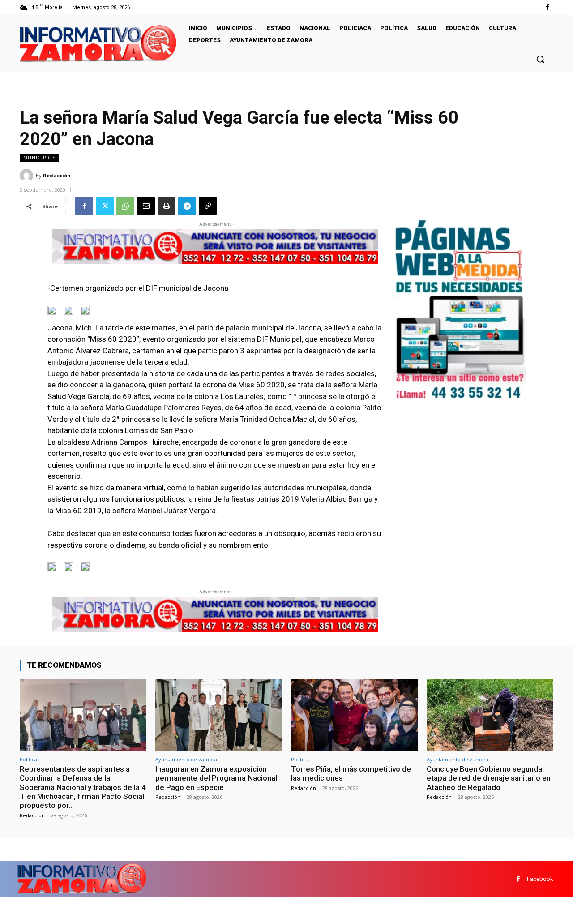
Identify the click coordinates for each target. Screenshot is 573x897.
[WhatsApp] (125, 206)
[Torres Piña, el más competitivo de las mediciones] (354, 715)
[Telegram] (187, 206)
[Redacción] (28, 175)
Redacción (57, 175)
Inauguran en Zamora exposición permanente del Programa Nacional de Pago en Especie (216, 778)
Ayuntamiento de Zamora (186, 759)
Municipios (39, 158)
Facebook (540, 879)
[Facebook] (547, 7)
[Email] (146, 206)
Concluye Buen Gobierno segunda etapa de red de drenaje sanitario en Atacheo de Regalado (489, 778)
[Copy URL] (208, 206)
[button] (540, 59)
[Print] (166, 206)
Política (28, 759)
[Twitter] (105, 206)
